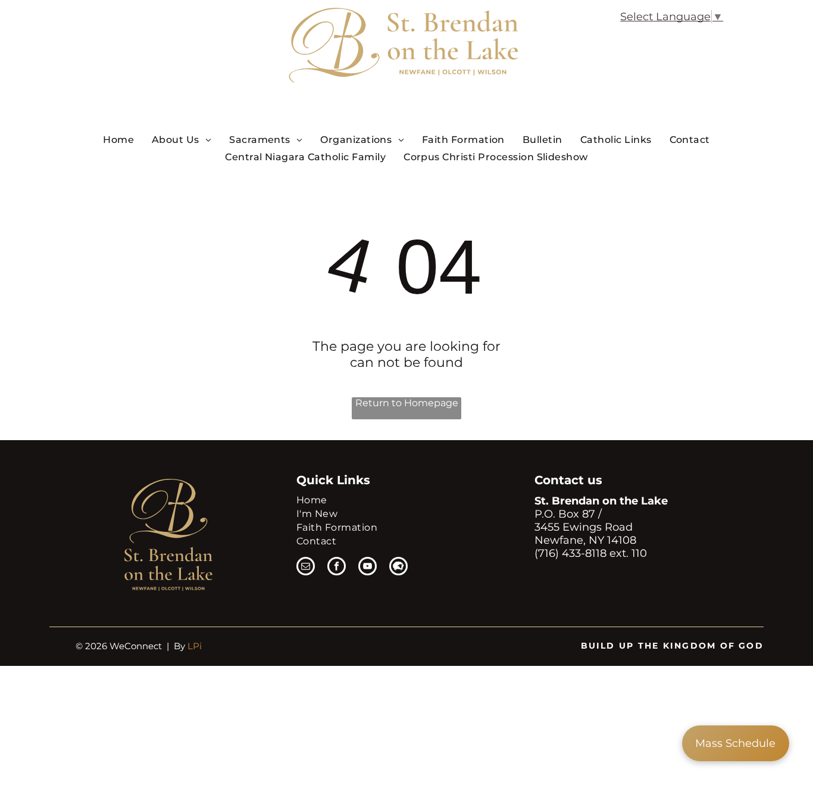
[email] (305, 567)
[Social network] (398, 567)
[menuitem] (118, 139)
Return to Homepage (406, 403)
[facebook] (336, 567)
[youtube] (367, 567)
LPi (194, 646)
